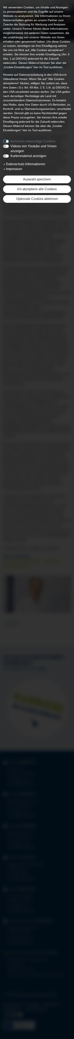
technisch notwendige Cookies (32, 141)
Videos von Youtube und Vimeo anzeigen (33, 148)
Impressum (13, 169)
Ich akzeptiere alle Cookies (37, 189)
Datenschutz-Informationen (25, 164)
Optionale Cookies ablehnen (37, 199)
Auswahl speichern (37, 179)
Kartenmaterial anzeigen (28, 156)
